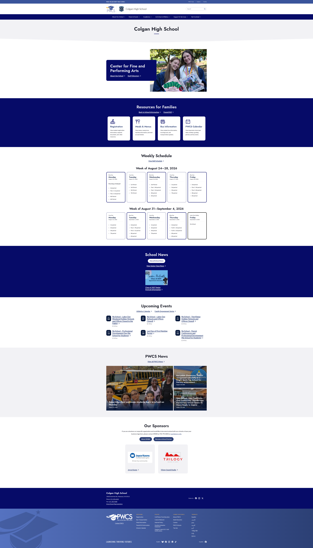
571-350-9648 (113, 501)
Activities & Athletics (161, 17)
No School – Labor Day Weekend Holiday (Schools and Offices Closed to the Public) (123, 320)
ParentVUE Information (143, 525)
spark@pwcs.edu (176, 434)
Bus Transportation (141, 519)
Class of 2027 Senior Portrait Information (153, 288)
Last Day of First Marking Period (157, 332)
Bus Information (168, 126)
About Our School (117, 17)
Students (198, 2)
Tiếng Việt (195, 530)
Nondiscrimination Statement (160, 525)
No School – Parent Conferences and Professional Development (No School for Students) (192, 334)
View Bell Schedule (155, 161)
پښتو (193, 522)
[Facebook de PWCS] (206, 542)
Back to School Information (149, 112)
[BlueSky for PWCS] (163, 542)
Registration (116, 126)
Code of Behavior (159, 519)
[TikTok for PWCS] (176, 542)
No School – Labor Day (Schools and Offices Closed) (156, 319)
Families (205, 2)
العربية (193, 525)
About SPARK (145, 439)
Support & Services (180, 17)
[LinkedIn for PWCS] (172, 542)
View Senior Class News (155, 266)
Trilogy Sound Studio (168, 470)
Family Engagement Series (164, 311)
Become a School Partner (163, 439)
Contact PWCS (119, 523)
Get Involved (195, 17)
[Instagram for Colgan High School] (199, 498)
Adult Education (177, 519)
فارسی (193, 519)
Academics (146, 17)
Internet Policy (159, 522)
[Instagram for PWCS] (169, 542)
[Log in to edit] (119, 542)
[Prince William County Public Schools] (115, 2)
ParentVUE (168, 112)
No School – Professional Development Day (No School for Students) (122, 333)
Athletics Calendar (143, 311)
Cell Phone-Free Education (162, 517)
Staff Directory (133, 76)
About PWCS (177, 517)
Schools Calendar (141, 528)
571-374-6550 (114, 499)
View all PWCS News (155, 362)
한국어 (193, 536)
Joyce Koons (132, 470)
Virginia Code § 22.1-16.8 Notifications (162, 530)
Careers (175, 522)
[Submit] (205, 9)
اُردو (193, 528)
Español (194, 517)
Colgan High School (136, 8)
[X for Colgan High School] (202, 498)
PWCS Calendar (194, 126)
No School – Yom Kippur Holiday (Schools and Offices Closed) (191, 319)
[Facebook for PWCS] (166, 542)
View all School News (156, 261)
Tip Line (175, 528)
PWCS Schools (177, 525)
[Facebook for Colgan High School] (196, 498)
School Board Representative (114, 504)
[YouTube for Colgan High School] (206, 498)
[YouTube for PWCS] (179, 542)
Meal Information (141, 522)
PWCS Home (191, 2)
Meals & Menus (143, 126)
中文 (193, 533)
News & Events (133, 17)
